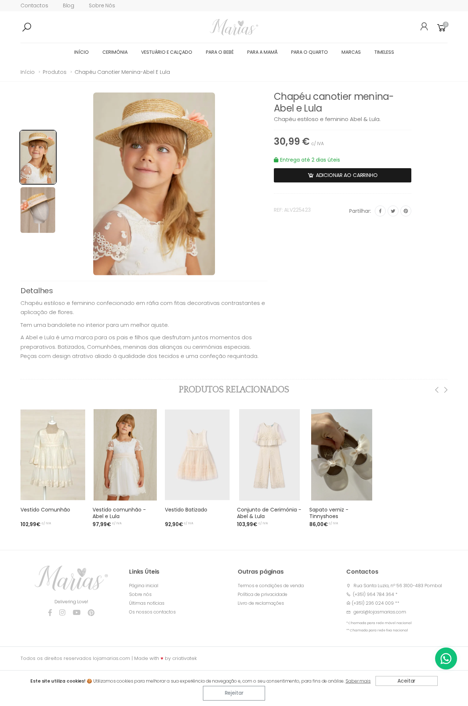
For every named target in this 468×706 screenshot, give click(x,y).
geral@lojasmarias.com (380, 612)
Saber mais (358, 681)
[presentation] (437, 389)
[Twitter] (393, 210)
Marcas (351, 52)
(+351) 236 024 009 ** (375, 603)
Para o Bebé (220, 52)
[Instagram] (62, 612)
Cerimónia (115, 52)
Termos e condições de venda (271, 585)
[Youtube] (76, 612)
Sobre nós (102, 5)
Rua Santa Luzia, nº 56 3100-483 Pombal (398, 585)
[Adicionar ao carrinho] (75, 493)
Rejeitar (234, 692)
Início (81, 52)
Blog (68, 5)
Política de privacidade (262, 594)
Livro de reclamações (261, 603)
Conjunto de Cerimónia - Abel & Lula (269, 513)
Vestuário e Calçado (166, 52)
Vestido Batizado (186, 509)
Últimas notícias (147, 603)
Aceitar (406, 680)
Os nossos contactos (152, 612)
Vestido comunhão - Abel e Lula (119, 513)
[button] (38, 27)
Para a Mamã (262, 52)
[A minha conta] (421, 27)
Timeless (384, 52)
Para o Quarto (309, 52)
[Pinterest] (405, 210)
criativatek (184, 658)
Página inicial (143, 585)
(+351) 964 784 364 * (374, 594)
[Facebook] (380, 210)
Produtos (55, 72)
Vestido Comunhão (45, 509)
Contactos (34, 5)
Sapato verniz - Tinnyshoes (328, 513)
